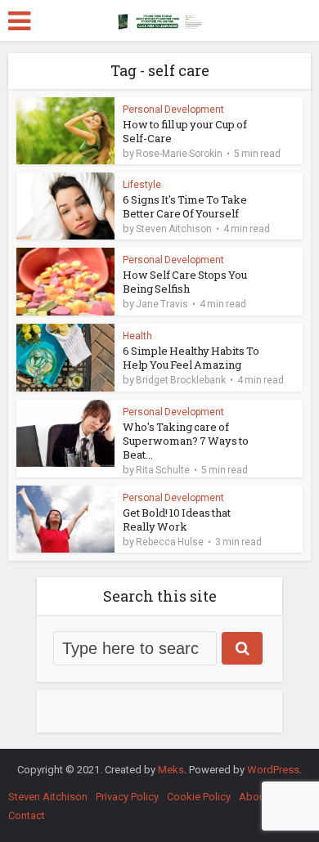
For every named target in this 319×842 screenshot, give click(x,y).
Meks (171, 770)
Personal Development (173, 109)
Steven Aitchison (174, 229)
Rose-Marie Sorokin (179, 153)
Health (137, 336)
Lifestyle (142, 184)
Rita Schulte (163, 470)
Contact (26, 815)
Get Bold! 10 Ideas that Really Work (177, 519)
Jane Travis (162, 304)
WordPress (273, 770)
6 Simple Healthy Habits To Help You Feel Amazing (191, 357)
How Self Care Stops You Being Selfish (185, 281)
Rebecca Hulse (170, 542)
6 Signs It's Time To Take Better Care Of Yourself (185, 206)
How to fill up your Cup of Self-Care (185, 131)
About (253, 796)
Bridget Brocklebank (181, 380)
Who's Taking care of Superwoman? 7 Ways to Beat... (186, 440)
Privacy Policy (127, 796)
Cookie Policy (199, 796)
